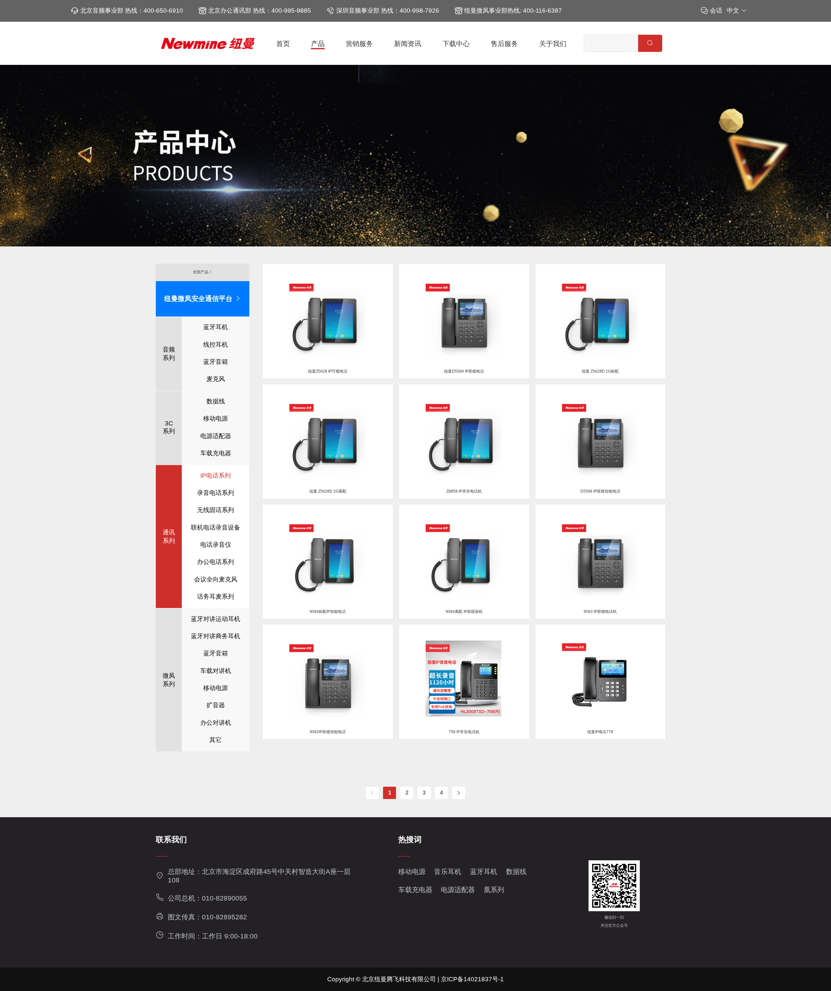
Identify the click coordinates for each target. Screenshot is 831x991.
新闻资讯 (407, 44)
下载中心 (456, 44)
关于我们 (552, 44)
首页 (283, 44)
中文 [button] (733, 10)
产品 (318, 44)
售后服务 (504, 44)
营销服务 (359, 44)
